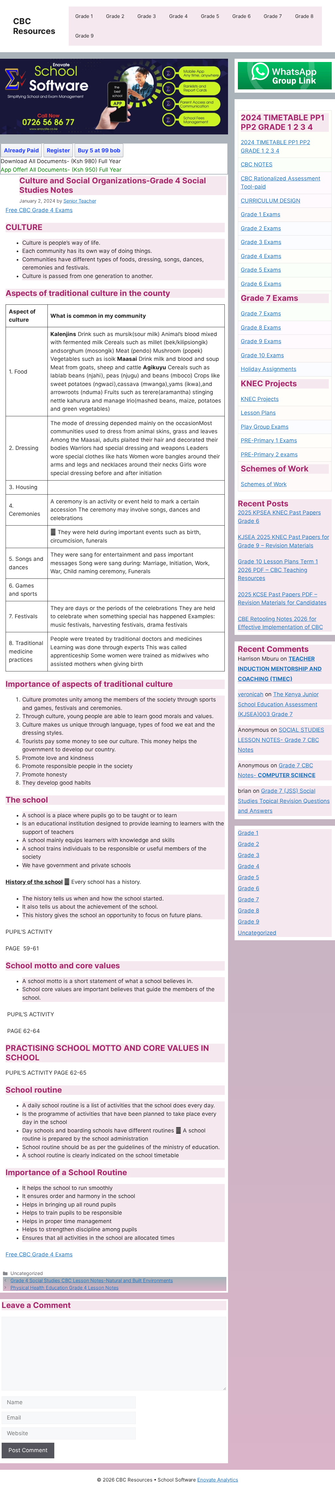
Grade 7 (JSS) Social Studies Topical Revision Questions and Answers (284, 801)
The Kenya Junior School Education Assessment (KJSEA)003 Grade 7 (278, 704)
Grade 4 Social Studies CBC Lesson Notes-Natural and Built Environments (91, 1280)
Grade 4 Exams (261, 256)
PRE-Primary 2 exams (269, 454)
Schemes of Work (264, 484)
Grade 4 (178, 16)
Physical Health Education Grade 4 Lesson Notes (64, 1287)
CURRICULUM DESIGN (270, 200)
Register (58, 150)
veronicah (250, 694)
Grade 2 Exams (261, 228)
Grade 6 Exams (261, 284)
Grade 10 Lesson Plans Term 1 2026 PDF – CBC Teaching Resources (278, 569)
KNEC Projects (260, 399)
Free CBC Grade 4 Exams (39, 210)
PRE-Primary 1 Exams (269, 440)
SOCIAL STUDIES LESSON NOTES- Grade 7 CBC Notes (281, 740)
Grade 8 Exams (261, 327)
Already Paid (21, 150)
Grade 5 (210, 16)
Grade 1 (84, 16)
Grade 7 (273, 16)
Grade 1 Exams (260, 214)
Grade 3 (146, 16)
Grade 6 (241, 16)
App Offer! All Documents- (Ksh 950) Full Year (61, 169)
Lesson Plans (258, 412)
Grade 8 (304, 16)
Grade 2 (115, 16)
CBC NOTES (257, 164)
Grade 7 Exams (261, 313)
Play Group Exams (265, 426)
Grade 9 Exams (261, 341)
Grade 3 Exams (261, 242)
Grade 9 (84, 36)
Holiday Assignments (268, 369)
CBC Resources (34, 26)
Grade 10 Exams (262, 355)
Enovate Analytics (217, 1480)
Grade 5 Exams (261, 270)
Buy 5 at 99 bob (99, 150)
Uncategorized (257, 932)
